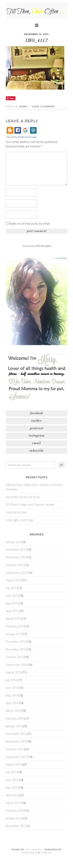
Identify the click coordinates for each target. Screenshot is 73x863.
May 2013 (12, 787)
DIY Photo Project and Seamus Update (30, 504)
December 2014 (16, 641)
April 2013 (12, 795)
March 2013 (13, 803)
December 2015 (16, 549)
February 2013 (15, 810)
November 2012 (16, 826)
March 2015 (13, 618)
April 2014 (12, 703)
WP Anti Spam (43, 246)
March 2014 (13, 711)
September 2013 (16, 757)
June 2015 (12, 595)
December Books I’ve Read (23, 497)
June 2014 (12, 688)
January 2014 (14, 726)
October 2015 (14, 565)
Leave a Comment (43, 106)
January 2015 (14, 634)
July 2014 (11, 680)
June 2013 (12, 780)
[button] (36, 25)
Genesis (46, 852)
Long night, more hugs (19, 520)
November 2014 (16, 649)
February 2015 (15, 626)
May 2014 (12, 695)
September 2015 (16, 572)
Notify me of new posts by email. (29, 223)
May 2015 (12, 603)
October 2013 (14, 749)
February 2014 (15, 718)
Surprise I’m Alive (16, 512)
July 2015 (11, 588)
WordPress (29, 852)
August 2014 (13, 672)
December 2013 (16, 734)
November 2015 (16, 557)
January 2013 (14, 818)
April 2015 (12, 611)
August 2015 (13, 580)
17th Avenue (33, 849)
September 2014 (16, 665)
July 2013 (11, 772)
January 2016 (14, 542)
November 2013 (16, 741)
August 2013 (13, 764)
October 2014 (14, 657)
